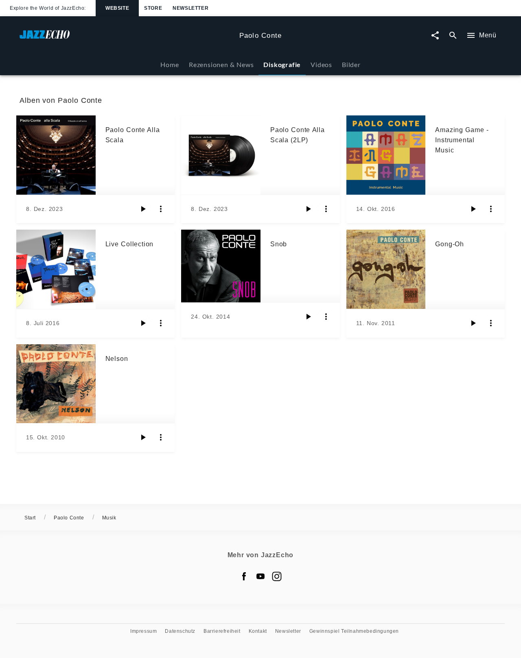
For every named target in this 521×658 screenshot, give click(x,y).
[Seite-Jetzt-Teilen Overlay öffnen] (435, 35)
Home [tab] (169, 64)
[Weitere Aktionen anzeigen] (161, 209)
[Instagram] (277, 576)
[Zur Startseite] (126, 38)
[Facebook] (244, 576)
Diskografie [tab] (282, 64)
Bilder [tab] (351, 64)
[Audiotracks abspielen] (143, 209)
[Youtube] (260, 576)
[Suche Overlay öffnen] (453, 35)
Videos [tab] (321, 64)
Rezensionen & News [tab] (221, 64)
